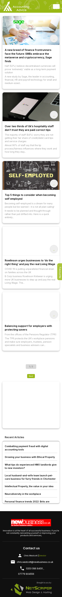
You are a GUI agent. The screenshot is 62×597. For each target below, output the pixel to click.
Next (31, 376)
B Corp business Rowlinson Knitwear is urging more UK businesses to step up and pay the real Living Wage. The (30, 279)
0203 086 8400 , (35, 568)
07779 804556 (26, 574)
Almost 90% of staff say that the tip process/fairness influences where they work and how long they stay (31, 148)
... (20, 83)
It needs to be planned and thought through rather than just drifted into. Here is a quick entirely (28, 214)
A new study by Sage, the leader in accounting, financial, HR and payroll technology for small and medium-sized (31, 79)
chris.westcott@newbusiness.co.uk (35, 562)
